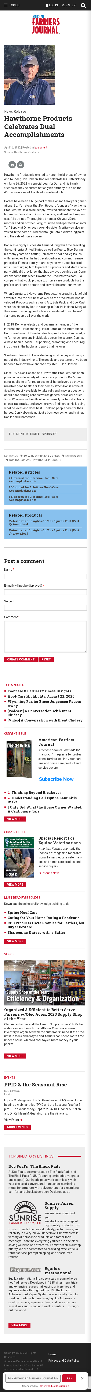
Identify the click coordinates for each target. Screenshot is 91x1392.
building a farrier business (41, 455)
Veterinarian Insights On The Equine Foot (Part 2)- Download (44, 531)
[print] (20, 165)
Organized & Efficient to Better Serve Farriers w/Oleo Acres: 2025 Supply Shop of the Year (43, 1014)
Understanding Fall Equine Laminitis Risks (42, 800)
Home (52, 1354)
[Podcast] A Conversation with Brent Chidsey (39, 713)
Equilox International (58, 1271)
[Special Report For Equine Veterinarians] (19, 857)
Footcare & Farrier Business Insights (39, 691)
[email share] (12, 165)
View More (15, 819)
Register (69, 5)
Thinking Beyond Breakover (36, 792)
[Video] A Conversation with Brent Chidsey (45, 720)
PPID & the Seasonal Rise (35, 1084)
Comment (12, 617)
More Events (17, 1127)
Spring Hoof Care (22, 912)
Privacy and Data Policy (63, 1360)
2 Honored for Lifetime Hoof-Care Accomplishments (33, 479)
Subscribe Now (49, 873)
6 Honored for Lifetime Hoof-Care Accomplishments (33, 498)
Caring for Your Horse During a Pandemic (43, 917)
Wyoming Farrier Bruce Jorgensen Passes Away (44, 703)
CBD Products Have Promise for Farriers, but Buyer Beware (46, 925)
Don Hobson (73, 455)
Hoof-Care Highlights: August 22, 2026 (41, 696)
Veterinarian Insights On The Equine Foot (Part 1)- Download (44, 522)
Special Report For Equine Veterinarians (60, 840)
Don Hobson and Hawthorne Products (35, 459)
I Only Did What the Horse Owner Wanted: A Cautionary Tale (45, 809)
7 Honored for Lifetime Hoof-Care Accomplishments (34, 488)
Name (9, 569)
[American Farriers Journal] (19, 759)
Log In (53, 5)
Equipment (40, 147)
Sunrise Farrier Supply (59, 1205)
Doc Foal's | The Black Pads (34, 1166)
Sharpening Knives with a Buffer (36, 932)
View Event (11, 1119)
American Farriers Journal (56, 742)
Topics (14, 5)
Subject (9, 601)
